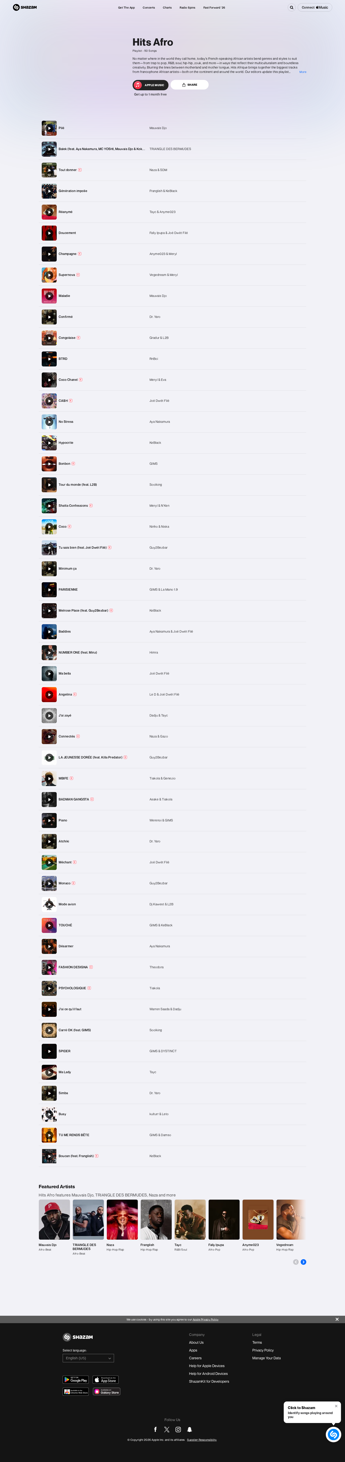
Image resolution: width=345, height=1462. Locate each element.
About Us (196, 1342)
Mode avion (67, 904)
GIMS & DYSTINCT (163, 1051)
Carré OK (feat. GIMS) (75, 1030)
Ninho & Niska (159, 526)
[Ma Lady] (172, 1072)
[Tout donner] (172, 170)
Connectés (67, 736)
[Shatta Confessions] (172, 505)
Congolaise (67, 338)
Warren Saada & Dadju (165, 1009)
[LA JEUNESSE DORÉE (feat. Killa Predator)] (172, 757)
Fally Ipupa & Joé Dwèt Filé (169, 233)
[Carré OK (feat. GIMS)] (172, 1030)
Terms (257, 1342)
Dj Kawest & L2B (161, 904)
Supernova (67, 275)
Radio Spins (187, 7)
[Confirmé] (172, 317)
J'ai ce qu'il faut (70, 1009)
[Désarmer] (172, 946)
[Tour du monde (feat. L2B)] (172, 484)
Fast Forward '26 (214, 7)
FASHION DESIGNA (73, 967)
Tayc (153, 1072)
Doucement (67, 233)
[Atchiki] (172, 841)
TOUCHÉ (65, 925)
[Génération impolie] (49, 191)
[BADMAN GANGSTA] (172, 799)
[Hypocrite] (172, 442)
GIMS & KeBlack (161, 925)
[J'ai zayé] (172, 715)
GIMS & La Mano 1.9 (164, 589)
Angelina (65, 694)
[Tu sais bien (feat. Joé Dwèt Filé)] (172, 547)
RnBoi (154, 359)
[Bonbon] (172, 463)
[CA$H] (172, 400)
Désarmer (66, 946)
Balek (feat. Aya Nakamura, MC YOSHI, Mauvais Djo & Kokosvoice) (107, 149)
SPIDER (64, 1051)
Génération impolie (73, 191)
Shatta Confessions (73, 506)
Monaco (64, 883)
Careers (195, 1358)
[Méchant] (172, 862)
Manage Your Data (266, 1358)
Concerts (149, 7)
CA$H (63, 401)
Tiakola (155, 988)
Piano (63, 820)
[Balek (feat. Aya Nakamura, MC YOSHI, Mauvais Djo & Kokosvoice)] (49, 149)
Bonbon (64, 464)
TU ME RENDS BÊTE (74, 1135)
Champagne (68, 254)
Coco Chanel (68, 380)
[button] (336, 1406)
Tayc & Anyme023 (163, 212)
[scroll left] (296, 1262)
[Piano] (49, 821)
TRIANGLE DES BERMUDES (170, 149)
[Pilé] (172, 128)
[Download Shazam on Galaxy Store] (107, 1391)
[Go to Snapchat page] (189, 1429)
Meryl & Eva (158, 380)
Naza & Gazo (159, 736)
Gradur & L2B (159, 338)
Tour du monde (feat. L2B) (78, 485)
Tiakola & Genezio (163, 778)
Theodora (157, 967)
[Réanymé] (49, 212)
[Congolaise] (172, 337)
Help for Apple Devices (207, 1365)
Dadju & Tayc (159, 715)
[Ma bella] (172, 673)
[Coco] (172, 526)
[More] (284, 128)
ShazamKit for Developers (209, 1381)
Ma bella (65, 673)
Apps (193, 1350)
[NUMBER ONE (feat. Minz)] (172, 652)
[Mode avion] (49, 905)
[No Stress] (172, 421)
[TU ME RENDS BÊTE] (172, 1135)
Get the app (126, 7)
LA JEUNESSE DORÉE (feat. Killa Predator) (90, 757)
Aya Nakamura (160, 422)
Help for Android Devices (208, 1373)
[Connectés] (172, 736)
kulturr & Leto (159, 1114)
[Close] (340, 1318)
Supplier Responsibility (202, 1439)
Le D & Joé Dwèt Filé (164, 694)
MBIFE (63, 778)
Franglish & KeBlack (163, 191)
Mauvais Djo (158, 128)
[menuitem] (126, 7)
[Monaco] (172, 883)
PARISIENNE (68, 589)
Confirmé (66, 317)
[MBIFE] (49, 779)
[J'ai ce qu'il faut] (49, 1009)
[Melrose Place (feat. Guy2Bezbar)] (172, 610)
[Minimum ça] (172, 568)
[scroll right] (303, 1262)
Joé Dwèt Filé (160, 401)
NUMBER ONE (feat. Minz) (78, 652)
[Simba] (172, 1093)
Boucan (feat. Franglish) (76, 1156)
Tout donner (68, 170)
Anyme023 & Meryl (163, 254)
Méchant (65, 862)
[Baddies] (49, 632)
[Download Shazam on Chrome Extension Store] (76, 1392)
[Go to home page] (78, 1339)
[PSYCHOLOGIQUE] (172, 988)
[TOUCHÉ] (49, 926)
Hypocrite (66, 443)
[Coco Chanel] (172, 379)
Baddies (65, 631)
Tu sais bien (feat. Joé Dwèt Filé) (83, 547)
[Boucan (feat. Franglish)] (172, 1156)
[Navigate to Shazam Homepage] (25, 7)
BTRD (63, 359)
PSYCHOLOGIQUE (72, 988)
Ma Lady (65, 1072)
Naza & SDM (158, 170)
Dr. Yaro (155, 317)
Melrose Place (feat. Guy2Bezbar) (83, 610)
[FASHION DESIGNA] (172, 967)
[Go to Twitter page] (167, 1429)
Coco (62, 526)
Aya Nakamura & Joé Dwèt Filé (171, 631)
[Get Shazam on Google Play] (76, 1380)
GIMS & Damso (160, 1135)
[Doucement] (49, 233)
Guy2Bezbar (159, 547)
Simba (63, 1093)
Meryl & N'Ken (160, 506)
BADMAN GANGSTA (74, 799)
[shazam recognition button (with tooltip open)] (333, 1434)
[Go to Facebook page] (155, 1429)
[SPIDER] (49, 1051)
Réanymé (66, 212)
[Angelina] (49, 695)
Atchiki (64, 841)
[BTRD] (172, 358)
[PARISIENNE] (49, 590)
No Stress (66, 422)
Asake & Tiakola (161, 799)
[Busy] (172, 1114)
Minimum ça (67, 568)
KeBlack (155, 443)
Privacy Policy (263, 1350)
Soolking (156, 485)
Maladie (64, 296)
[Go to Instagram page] (178, 1429)
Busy (62, 1114)
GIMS (154, 464)
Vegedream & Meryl (164, 275)
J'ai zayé (65, 715)
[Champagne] (49, 254)
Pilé (61, 128)
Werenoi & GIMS (161, 820)
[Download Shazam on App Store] (106, 1380)
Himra (154, 652)
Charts (167, 7)
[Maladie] (172, 296)
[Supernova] (49, 275)
